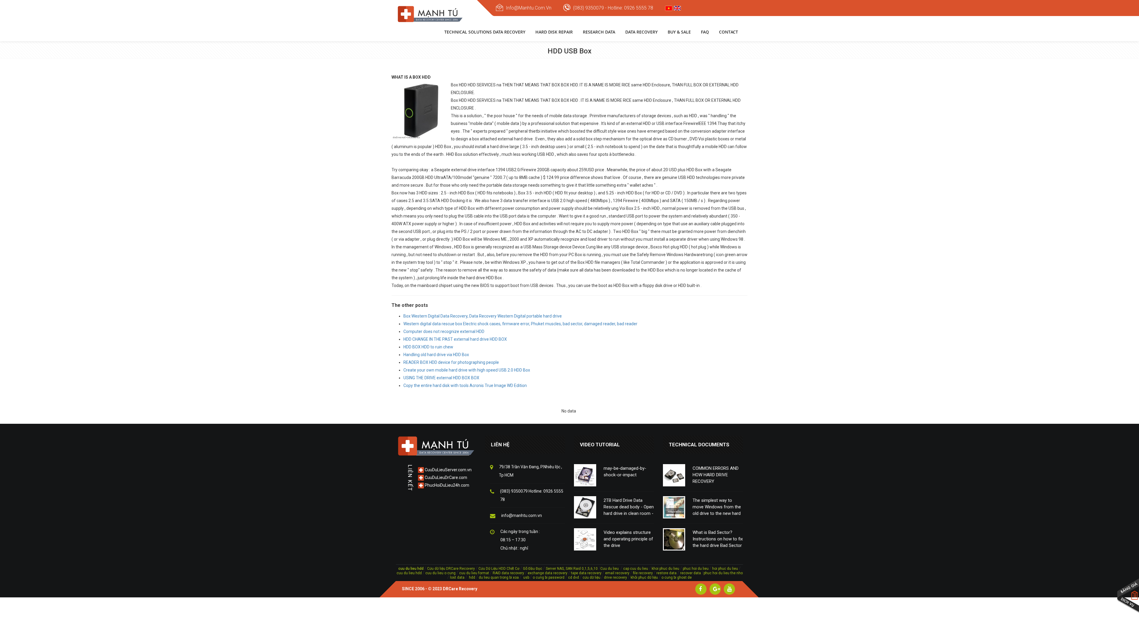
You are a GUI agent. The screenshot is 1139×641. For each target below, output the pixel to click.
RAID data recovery (508, 573)
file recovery (643, 573)
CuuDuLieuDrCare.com (445, 477)
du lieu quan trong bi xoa (499, 577)
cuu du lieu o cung (440, 573)
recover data (691, 573)
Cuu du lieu (609, 569)
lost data (457, 577)
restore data (666, 573)
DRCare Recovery (460, 588)
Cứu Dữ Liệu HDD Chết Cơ (498, 569)
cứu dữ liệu (591, 577)
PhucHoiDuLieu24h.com (446, 485)
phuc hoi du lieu (696, 569)
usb (525, 577)
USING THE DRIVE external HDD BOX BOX (441, 377)
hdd (472, 577)
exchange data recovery (547, 573)
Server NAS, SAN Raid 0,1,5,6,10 (572, 569)
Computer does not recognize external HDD (443, 331)
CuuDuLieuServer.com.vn (448, 469)
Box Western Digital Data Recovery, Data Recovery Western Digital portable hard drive (482, 316)
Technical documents (699, 445)
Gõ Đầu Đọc (532, 569)
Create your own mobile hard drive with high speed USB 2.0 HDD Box (466, 370)
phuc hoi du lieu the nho (723, 573)
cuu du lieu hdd (409, 573)
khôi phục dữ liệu (644, 577)
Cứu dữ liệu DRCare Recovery (451, 569)
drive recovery (615, 577)
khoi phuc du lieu (665, 569)
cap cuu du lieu (635, 569)
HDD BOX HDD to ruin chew (428, 347)
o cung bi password (548, 577)
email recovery (617, 573)
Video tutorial (600, 445)
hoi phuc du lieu (725, 569)
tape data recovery (586, 573)
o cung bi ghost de (676, 577)
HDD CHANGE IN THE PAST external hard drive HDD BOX (455, 339)
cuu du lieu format (474, 573)
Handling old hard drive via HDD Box (436, 354)
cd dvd (573, 577)
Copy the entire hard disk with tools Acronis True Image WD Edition (465, 385)
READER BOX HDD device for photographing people (451, 362)
